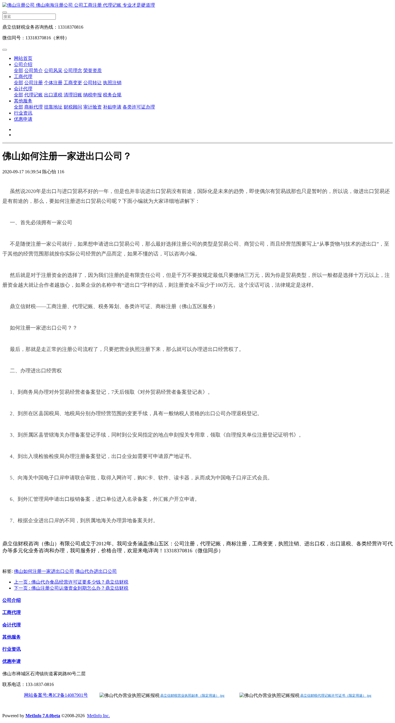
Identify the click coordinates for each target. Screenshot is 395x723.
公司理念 (73, 70)
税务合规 (112, 94)
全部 (18, 70)
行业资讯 (23, 113)
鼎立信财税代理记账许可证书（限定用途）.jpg (335, 695)
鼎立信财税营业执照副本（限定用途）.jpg (192, 695)
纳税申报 (92, 94)
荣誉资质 (92, 70)
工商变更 (73, 82)
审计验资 (92, 106)
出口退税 (53, 94)
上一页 (71, 581)
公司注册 (33, 82)
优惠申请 (23, 119)
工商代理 (23, 76)
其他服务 (23, 100)
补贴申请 (112, 106)
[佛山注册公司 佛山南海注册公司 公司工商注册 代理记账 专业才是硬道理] (197, 5)
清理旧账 (73, 94)
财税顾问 (73, 106)
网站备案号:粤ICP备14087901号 (56, 695)
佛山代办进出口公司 (96, 571)
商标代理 (33, 106)
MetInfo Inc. (98, 715)
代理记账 (33, 94)
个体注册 (53, 82)
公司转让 (92, 82)
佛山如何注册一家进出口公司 (44, 571)
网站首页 (23, 58)
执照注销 (112, 82)
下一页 (71, 588)
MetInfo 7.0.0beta (42, 715)
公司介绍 (23, 64)
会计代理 (23, 88)
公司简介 (33, 70)
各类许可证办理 (139, 106)
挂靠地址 (53, 106)
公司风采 (53, 70)
